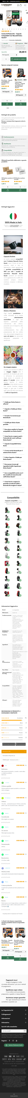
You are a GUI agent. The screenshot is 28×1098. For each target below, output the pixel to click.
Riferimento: (5, 612)
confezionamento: (7, 615)
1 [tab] (3, 28)
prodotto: (4, 634)
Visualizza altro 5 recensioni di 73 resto (12, 913)
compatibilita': (6, 685)
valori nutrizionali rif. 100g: (6, 673)
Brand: (4, 609)
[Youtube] (16, 1041)
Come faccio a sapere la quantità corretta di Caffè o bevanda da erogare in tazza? (12, 483)
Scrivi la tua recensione (9, 744)
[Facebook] (9, 1041)
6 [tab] (14, 28)
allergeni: (4, 700)
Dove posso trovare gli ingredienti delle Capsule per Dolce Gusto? (12, 466)
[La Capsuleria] (6, 5)
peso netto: (5, 669)
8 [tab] (18, 28)
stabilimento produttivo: (5, 631)
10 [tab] (23, 28)
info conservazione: (6, 662)
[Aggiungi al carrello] (7, 104)
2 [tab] (5, 28)
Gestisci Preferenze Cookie (15, 1045)
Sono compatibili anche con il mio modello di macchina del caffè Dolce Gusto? (13, 474)
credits (15, 1065)
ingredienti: (5, 644)
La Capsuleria (15, 610)
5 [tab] (12, 28)
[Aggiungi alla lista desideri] (21, 12)
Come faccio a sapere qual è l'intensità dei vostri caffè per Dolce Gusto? (12, 438)
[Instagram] (13, 1041)
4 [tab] (9, 28)
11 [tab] (25, 28)
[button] (13, 403)
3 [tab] (7, 28)
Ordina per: (6, 760)
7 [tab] (16, 28)
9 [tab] (21, 28)
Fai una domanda (21, 744)
